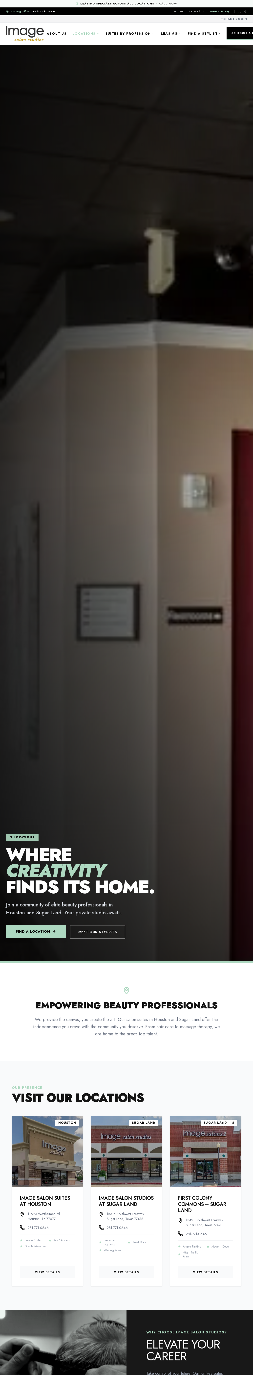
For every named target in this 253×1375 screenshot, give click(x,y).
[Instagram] (239, 11)
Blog (179, 11)
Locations (84, 33)
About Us (56, 33)
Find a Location (33, 931)
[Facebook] (245, 11)
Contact (197, 11)
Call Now (168, 3)
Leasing (169, 33)
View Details (47, 1272)
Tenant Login (234, 19)
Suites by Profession (128, 33)
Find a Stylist (203, 33)
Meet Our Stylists (97, 931)
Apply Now (220, 11)
